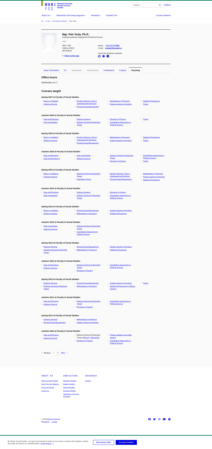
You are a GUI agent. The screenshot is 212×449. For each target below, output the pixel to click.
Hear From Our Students (50, 384)
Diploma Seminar (50, 104)
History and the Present (49, 381)
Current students (163, 15)
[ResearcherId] (100, 57)
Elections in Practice (118, 119)
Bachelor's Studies (69, 381)
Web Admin (45, 422)
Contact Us (45, 391)
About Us (47, 376)
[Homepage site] (56, 5)
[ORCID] (108, 57)
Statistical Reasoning (151, 101)
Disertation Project (84, 179)
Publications (109, 70)
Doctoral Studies (69, 387)
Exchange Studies (69, 391)
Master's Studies (69, 384)
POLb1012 (94, 338)
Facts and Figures (47, 387)
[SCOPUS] (104, 57)
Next (63, 353)
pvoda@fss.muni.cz (113, 48)
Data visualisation (51, 122)
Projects (122, 70)
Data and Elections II (52, 159)
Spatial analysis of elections (121, 104)
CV (65, 70)
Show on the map (71, 56)
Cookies (54, 422)
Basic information (51, 70)
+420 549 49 (112, 46)
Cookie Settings (45, 443)
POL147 (86, 338)
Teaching (135, 70)
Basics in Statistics (51, 101)
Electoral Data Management (88, 107)
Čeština (167, 5)
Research (91, 376)
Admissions (70, 376)
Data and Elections (51, 119)
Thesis (145, 104)
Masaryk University (53, 419)
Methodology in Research (120, 101)
